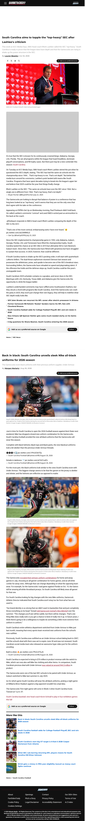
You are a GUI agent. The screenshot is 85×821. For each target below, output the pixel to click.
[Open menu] (5, 3)
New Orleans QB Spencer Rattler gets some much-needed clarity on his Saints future (42, 317)
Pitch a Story (30, 798)
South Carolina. (19, 165)
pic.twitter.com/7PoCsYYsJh (32, 652)
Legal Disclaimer (32, 802)
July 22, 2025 (38, 195)
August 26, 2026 (46, 455)
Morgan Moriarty (12, 368)
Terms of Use (70, 798)
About (10, 794)
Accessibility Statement (52, 802)
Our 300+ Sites (71, 794)
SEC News (16, 337)
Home (8, 337)
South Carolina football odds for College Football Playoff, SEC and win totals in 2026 (42, 311)
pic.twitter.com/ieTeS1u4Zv (36, 460)
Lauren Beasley (11, 56)
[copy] (18, 60)
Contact (45, 794)
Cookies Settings (15, 806)
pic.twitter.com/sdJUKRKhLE (18, 233)
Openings (29, 794)
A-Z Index (69, 802)
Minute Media (13, 811)
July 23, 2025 (31, 235)
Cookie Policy (13, 802)
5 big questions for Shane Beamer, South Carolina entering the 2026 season (41, 322)
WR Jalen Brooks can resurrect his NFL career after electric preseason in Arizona (43, 300)
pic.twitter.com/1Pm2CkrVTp (30, 453)
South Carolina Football (22, 778)
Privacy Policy (47, 798)
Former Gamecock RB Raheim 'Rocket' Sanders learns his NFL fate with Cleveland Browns (39, 305)
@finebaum (11, 221)
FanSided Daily (14, 798)
